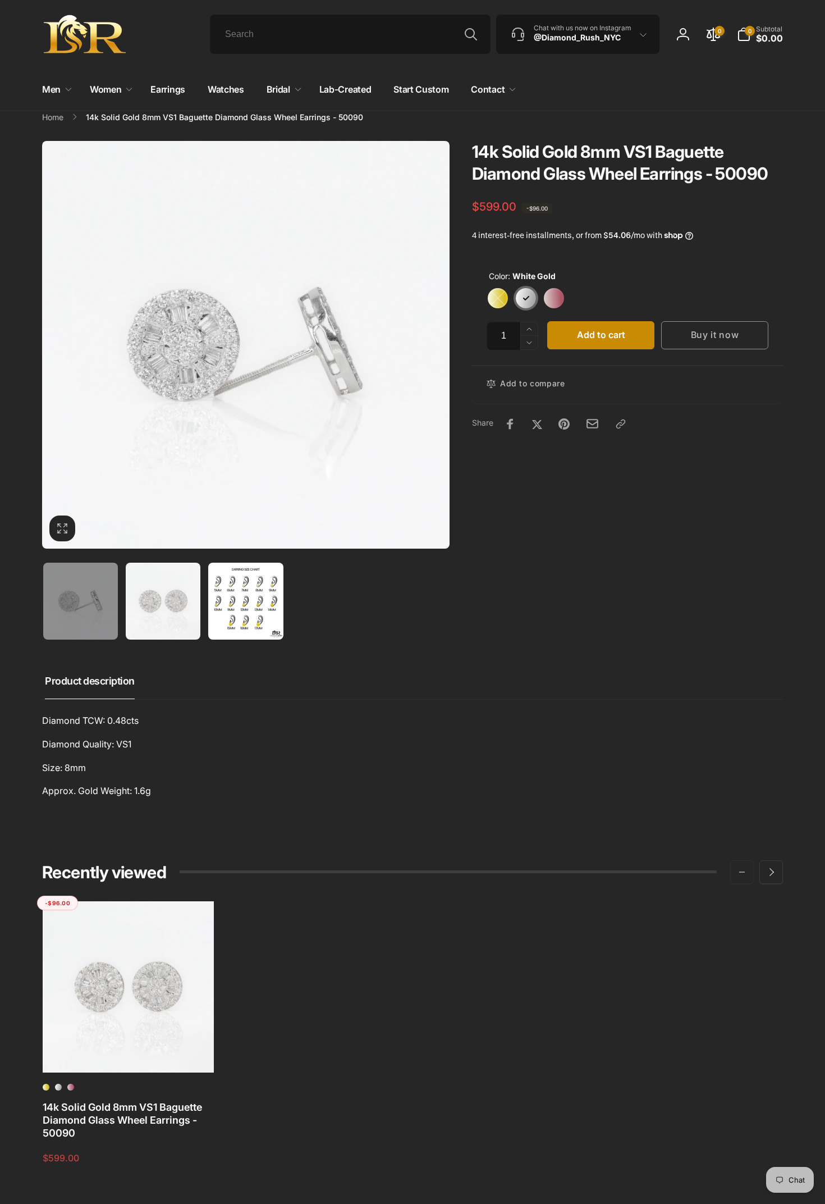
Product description (90, 681)
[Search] (471, 34)
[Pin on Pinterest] (564, 424)
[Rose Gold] (554, 298)
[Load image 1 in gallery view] (80, 601)
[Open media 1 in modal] (246, 345)
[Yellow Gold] (498, 298)
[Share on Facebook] (510, 424)
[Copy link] (620, 424)
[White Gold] (526, 298)
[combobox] (350, 34)
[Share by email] (592, 424)
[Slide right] (771, 872)
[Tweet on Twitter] (537, 424)
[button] (760, 34)
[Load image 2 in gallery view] (163, 601)
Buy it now (715, 334)
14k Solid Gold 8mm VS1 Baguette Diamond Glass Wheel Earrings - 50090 (122, 1120)
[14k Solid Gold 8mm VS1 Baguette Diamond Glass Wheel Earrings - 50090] (128, 1051)
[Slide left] (742, 872)
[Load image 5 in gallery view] (245, 601)
